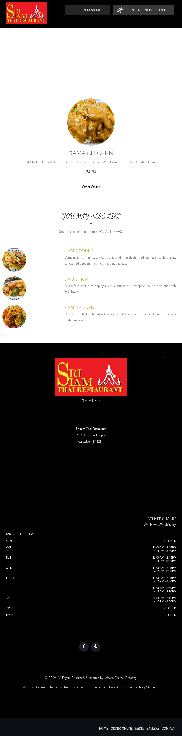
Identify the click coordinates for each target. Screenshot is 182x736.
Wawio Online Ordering (120, 678)
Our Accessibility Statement (141, 687)
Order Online (91, 187)
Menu (139, 729)
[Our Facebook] (84, 647)
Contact (168, 729)
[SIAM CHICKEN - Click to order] (15, 316)
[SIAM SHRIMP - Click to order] (15, 288)
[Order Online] (91, 122)
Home (103, 729)
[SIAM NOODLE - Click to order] (15, 260)
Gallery (152, 729)
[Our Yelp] (95, 647)
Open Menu (90, 10)
